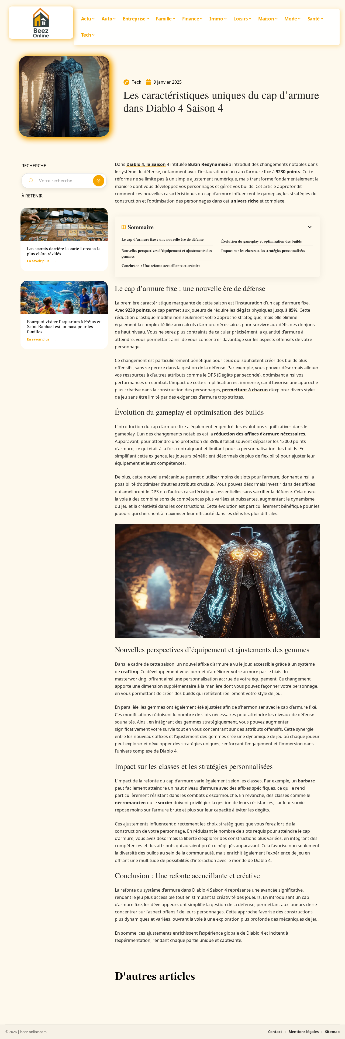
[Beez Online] (41, 22)
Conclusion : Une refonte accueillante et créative (161, 265)
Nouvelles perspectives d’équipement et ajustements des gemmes (167, 253)
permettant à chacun (245, 390)
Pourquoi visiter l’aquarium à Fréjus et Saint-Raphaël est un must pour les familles (64, 326)
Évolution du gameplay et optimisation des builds (261, 241)
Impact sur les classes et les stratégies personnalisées (263, 250)
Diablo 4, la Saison (146, 164)
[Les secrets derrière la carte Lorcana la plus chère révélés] (64, 224)
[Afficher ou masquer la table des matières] (233, 227)
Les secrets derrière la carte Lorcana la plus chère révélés (64, 251)
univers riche (244, 201)
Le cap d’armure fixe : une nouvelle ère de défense (162, 239)
